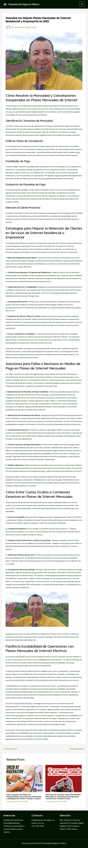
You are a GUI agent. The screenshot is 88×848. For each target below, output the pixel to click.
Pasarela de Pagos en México (23, 4)
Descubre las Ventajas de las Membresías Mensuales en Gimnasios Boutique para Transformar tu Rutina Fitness (63, 796)
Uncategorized (11, 801)
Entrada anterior (9, 749)
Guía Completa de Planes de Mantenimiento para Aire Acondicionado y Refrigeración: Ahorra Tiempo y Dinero (23, 796)
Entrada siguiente (78, 749)
